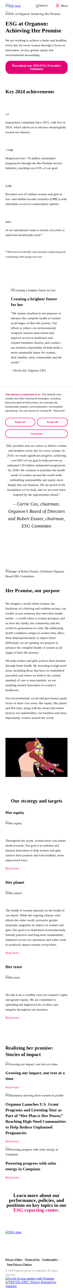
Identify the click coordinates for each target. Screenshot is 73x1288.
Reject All (20, 422)
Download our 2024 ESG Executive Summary (36, 67)
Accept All (52, 422)
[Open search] (41, 6)
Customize (36, 433)
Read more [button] (12, 1087)
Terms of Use (32, 1259)
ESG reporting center (36, 1210)
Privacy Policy (14, 1259)
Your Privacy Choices (19, 1264)
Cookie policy (50, 1259)
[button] (36, 1286)
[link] (36, 1076)
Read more (12, 868)
